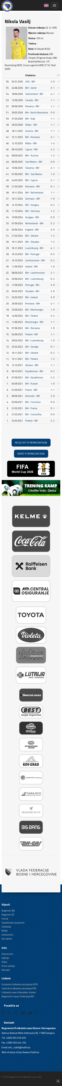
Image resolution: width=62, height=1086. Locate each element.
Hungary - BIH (32, 217)
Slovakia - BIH (32, 291)
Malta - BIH (31, 143)
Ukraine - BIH (31, 365)
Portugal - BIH (32, 285)
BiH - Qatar (31, 88)
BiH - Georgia (31, 347)
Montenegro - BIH (34, 322)
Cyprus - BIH (31, 149)
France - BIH (31, 390)
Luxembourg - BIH (34, 248)
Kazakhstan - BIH (34, 371)
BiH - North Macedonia (36, 112)
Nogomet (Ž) (8, 914)
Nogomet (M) (8, 910)
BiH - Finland (31, 316)
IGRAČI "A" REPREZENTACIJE (31, 454)
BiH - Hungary (32, 205)
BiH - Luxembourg (34, 279)
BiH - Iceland (31, 297)
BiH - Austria (31, 155)
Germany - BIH (32, 198)
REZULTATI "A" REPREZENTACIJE (31, 442)
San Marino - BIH (33, 162)
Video (4, 962)
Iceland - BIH (31, 266)
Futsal (5, 918)
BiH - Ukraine (31, 236)
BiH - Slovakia (32, 242)
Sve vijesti (7, 939)
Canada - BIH (31, 100)
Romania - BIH (32, 186)
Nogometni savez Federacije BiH (18, 996)
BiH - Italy (30, 118)
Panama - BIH (32, 106)
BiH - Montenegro (34, 309)
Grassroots (7, 935)
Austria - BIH (31, 131)
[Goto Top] (58, 1081)
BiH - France (31, 408)
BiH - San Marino (33, 174)
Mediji (4, 931)
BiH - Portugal (32, 254)
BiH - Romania (32, 137)
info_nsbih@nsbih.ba (19, 1047)
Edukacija (6, 926)
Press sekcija (8, 966)
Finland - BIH (31, 334)
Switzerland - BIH (34, 94)
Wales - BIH (31, 125)
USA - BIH (30, 81)
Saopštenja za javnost (13, 922)
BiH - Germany (32, 211)
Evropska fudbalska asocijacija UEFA (20, 984)
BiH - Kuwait (31, 383)
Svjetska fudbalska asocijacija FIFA (19, 988)
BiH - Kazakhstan (34, 377)
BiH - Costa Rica (33, 414)
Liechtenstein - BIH (35, 260)
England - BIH (32, 229)
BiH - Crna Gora (33, 402)
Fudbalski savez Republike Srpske (19, 992)
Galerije (5, 958)
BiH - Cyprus (31, 180)
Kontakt (6, 970)
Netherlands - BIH (34, 223)
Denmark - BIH (32, 396)
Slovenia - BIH (32, 168)
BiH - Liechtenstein (35, 273)
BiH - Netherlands (34, 192)
